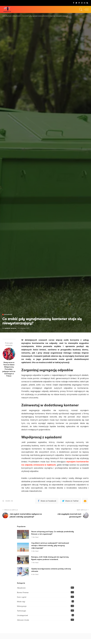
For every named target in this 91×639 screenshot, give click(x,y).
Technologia (21, 611)
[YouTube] (84, 3)
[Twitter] (76, 3)
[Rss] (87, 3)
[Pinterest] (79, 3)
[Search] (80, 9)
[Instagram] (81, 3)
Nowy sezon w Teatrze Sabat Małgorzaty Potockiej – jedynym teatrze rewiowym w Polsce (8, 369)
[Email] (85, 501)
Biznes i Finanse (22, 592)
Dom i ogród (21, 597)
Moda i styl (21, 601)
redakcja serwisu (10, 328)
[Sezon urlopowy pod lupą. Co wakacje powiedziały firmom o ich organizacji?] (23, 534)
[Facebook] (73, 3)
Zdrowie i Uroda (23, 620)
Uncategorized (22, 615)
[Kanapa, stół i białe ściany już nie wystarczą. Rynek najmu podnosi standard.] (23, 559)
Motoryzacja (21, 606)
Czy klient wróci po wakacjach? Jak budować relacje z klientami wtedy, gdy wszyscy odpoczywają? (50, 545)
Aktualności (8, 314)
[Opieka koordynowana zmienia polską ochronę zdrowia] (23, 571)
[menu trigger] (86, 9)
